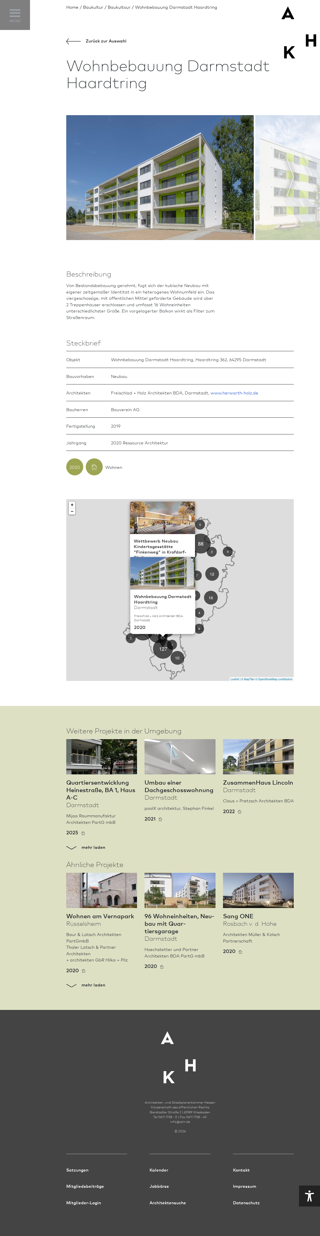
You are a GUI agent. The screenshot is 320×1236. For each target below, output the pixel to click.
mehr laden (92, 847)
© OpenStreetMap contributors (273, 679)
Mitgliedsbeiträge (85, 1186)
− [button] (72, 511)
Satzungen (77, 1170)
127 (163, 648)
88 (201, 543)
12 (212, 574)
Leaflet (235, 679)
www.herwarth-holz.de (234, 392)
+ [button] (72, 504)
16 (210, 598)
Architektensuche (168, 1202)
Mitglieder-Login (83, 1202)
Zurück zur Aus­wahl (105, 40)
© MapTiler (247, 679)
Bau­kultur (93, 7)
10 (177, 658)
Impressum (244, 1186)
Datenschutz (246, 1202)
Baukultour (119, 7)
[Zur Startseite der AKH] (180, 1054)
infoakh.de (180, 1121)
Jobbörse (159, 1186)
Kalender (159, 1170)
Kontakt (241, 1170)
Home (72, 7)
